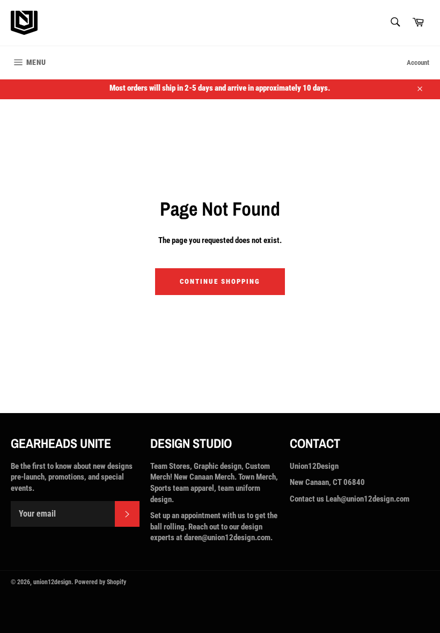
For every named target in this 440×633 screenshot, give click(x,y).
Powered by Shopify (100, 582)
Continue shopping (220, 281)
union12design (52, 582)
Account (418, 62)
